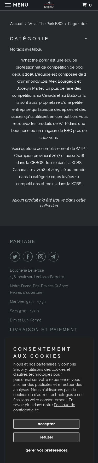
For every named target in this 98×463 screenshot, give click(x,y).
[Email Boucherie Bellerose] (55, 256)
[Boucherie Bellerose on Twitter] (16, 256)
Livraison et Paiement (44, 329)
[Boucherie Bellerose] (49, 5)
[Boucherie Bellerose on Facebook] (29, 256)
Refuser (46, 437)
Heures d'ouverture (26, 292)
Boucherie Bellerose (27, 270)
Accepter (46, 424)
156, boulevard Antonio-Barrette (37, 277)
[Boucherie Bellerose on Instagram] (42, 256)
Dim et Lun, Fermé (25, 320)
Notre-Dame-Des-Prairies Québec (39, 286)
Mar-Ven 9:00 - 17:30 (28, 302)
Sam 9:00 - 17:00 (24, 311)
